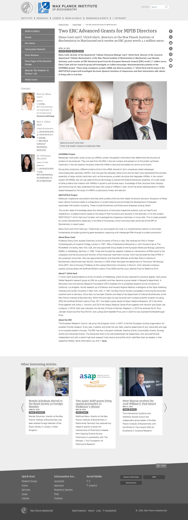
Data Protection (79, 510)
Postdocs (58, 498)
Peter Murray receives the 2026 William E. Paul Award (139, 402)
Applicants (59, 485)
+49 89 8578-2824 (46, 169)
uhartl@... (43, 138)
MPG (154, 477)
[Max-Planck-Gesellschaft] (25, 511)
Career (24, 494)
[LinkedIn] (171, 37)
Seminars (26, 489)
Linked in (93, 485)
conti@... (42, 104)
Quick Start (28, 476)
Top (163, 466)
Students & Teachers (63, 489)
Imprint (91, 510)
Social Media (94, 476)
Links (98, 510)
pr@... (41, 172)
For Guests (30, 43)
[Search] (166, 7)
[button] (164, 138)
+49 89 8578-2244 (46, 132)
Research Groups (29, 481)
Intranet (120, 18)
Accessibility (110, 510)
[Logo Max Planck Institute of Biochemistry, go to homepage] (69, 7)
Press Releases (32, 55)
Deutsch (145, 7)
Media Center (31, 79)
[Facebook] (171, 31)
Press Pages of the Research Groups (38, 63)
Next (166, 407)
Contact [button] (26, 88)
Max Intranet (131, 483)
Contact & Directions (131, 477)
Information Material (35, 49)
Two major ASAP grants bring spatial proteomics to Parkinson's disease (94, 403)
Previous (22, 407)
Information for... (65, 476)
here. (104, 341)
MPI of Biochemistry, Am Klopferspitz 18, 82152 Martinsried (45, 178)
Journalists (59, 481)
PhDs (56, 494)
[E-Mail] (171, 60)
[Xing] (171, 54)
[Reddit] (171, 43)
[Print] (171, 66)
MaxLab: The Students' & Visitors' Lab (37, 72)
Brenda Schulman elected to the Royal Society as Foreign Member (46, 403)
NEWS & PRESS (32, 31)
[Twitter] (171, 49)
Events (28, 37)
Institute (25, 498)
